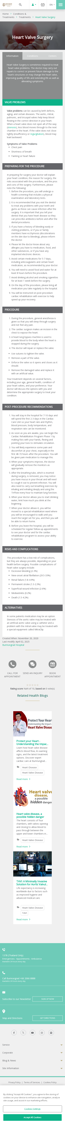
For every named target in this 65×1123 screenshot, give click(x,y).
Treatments (25, 17)
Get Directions (47, 1018)
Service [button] (6, 1044)
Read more (22, 779)
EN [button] (51, 4)
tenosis (12, 127)
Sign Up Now (47, 999)
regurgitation (36, 133)
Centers (52, 55)
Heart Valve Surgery (45, 17)
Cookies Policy (49, 1082)
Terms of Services (32, 1082)
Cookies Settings (32, 1108)
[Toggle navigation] (60, 4)
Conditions (32, 55)
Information (12, 55)
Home (5, 13)
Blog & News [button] (9, 1060)
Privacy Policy (15, 1082)
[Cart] (43, 4)
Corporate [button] (7, 1052)
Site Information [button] (10, 1068)
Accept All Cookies (32, 1117)
